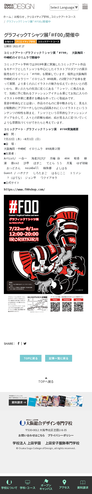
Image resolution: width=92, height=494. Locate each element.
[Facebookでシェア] (18, 343)
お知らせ (19, 17)
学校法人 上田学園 (27, 442)
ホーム (7, 17)
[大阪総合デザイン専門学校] (19, 7)
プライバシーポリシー (61, 435)
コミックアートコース (63, 17)
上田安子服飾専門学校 (62, 442)
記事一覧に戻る (58, 358)
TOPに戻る (31, 358)
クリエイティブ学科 (38, 17)
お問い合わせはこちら (31, 435)
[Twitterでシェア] (25, 343)
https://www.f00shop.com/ (24, 189)
